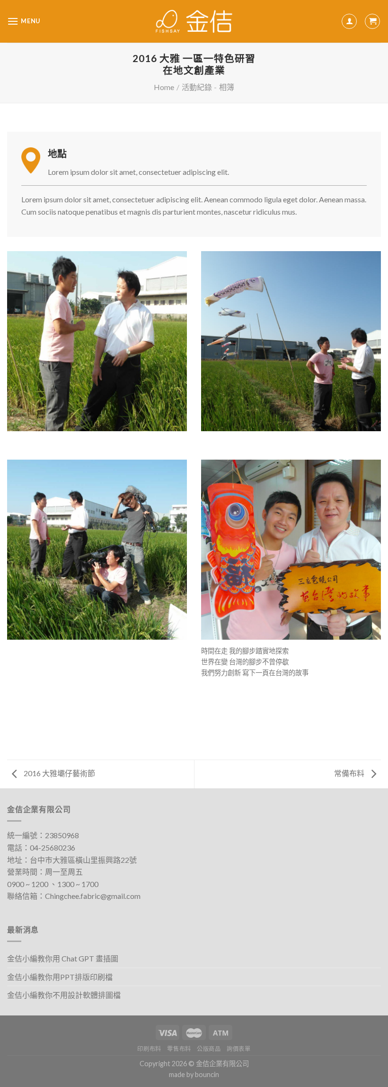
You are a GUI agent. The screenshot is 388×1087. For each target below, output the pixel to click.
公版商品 (208, 1048)
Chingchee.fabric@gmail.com (93, 895)
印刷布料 (149, 1048)
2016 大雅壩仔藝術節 (58, 773)
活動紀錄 (197, 86)
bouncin (207, 1074)
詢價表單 (238, 1048)
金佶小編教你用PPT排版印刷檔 (60, 976)
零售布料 (179, 1048)
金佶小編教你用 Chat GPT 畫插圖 (62, 958)
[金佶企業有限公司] (194, 21)
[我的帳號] (349, 21)
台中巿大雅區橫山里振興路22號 (83, 859)
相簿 (226, 86)
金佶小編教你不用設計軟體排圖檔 (64, 994)
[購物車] (372, 21)
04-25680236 (52, 847)
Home (164, 86)
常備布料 (350, 773)
